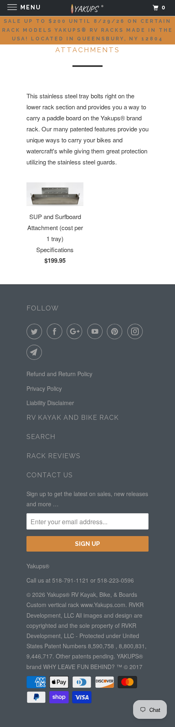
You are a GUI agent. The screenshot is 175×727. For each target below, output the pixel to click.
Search (40, 437)
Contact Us (49, 475)
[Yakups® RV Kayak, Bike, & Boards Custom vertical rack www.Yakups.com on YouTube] (96, 331)
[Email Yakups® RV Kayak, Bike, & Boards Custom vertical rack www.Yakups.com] (35, 352)
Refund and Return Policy (59, 374)
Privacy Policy (44, 388)
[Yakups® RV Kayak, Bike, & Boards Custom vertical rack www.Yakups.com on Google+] (76, 331)
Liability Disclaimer (50, 403)
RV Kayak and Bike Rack (72, 417)
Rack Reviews (53, 456)
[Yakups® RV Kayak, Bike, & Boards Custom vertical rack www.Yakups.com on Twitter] (35, 331)
